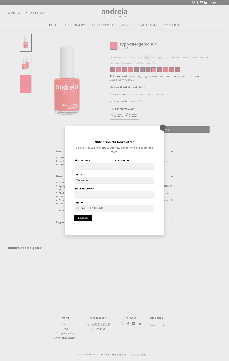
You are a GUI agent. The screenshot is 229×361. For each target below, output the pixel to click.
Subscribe (83, 218)
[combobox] (81, 208)
